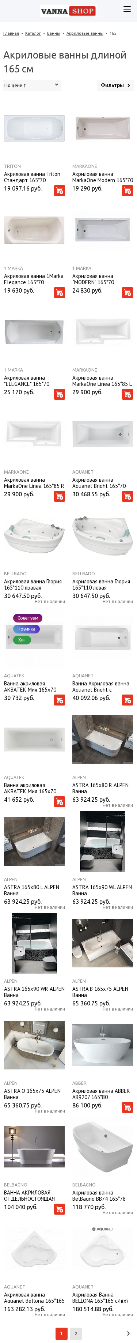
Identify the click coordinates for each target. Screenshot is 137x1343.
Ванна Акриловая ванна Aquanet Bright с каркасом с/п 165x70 (100, 686)
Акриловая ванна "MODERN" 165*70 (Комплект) (93, 279)
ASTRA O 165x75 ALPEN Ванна (32, 1093)
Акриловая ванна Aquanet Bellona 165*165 (34, 1297)
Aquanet (83, 472)
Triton (12, 166)
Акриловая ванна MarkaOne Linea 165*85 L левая (102, 380)
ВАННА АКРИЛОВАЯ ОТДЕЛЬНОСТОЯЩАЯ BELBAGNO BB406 (29, 1195)
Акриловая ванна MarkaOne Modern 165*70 (102, 177)
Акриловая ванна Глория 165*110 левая (101, 584)
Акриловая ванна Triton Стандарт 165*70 (32, 177)
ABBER (79, 1083)
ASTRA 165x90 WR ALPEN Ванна (34, 991)
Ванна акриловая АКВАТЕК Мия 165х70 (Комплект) (30, 788)
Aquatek (14, 675)
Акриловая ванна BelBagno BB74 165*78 (99, 1195)
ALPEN (79, 777)
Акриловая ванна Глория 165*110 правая (33, 584)
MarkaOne (84, 166)
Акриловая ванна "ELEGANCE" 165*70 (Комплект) (26, 380)
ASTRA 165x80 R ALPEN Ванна (100, 788)
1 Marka (13, 268)
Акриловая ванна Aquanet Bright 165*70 (99, 482)
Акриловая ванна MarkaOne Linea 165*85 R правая (34, 482)
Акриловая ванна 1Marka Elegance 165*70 (34, 279)
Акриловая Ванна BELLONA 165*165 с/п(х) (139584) (100, 1297)
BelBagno (15, 1184)
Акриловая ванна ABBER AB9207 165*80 (101, 1093)
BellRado (15, 573)
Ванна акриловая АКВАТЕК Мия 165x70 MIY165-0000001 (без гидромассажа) (30, 686)
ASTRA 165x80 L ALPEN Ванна (31, 890)
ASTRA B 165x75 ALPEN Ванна (100, 991)
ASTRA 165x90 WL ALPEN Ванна (102, 890)
